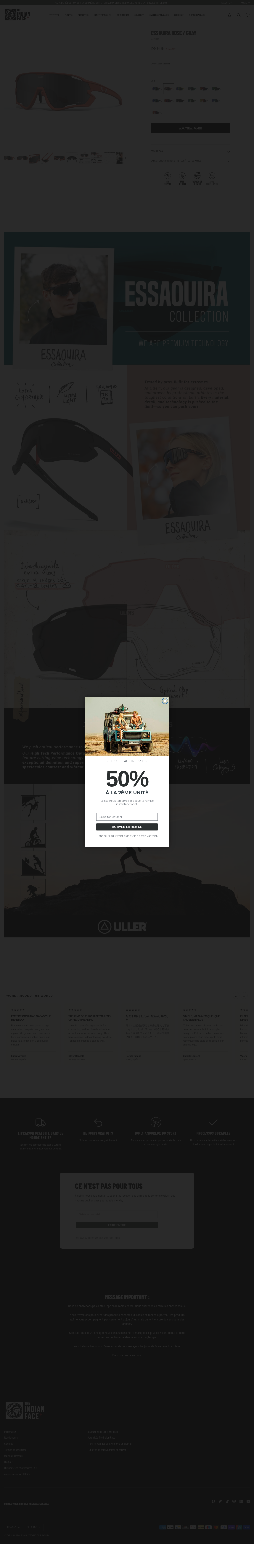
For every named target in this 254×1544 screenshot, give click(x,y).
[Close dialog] (165, 701)
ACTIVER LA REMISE (127, 826)
